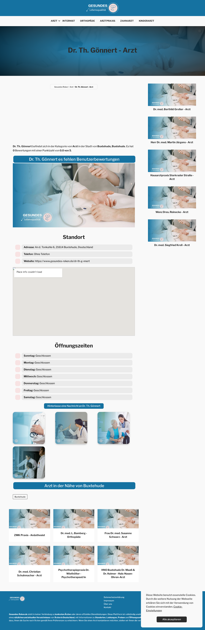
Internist (68, 20)
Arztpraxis (107, 20)
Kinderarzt (146, 20)
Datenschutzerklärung (114, 597)
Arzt (54, 20)
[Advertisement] (74, 114)
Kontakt (107, 607)
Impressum (109, 600)
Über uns (108, 604)
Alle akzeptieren (171, 619)
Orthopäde (87, 20)
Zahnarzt (127, 20)
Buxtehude (20, 496)
